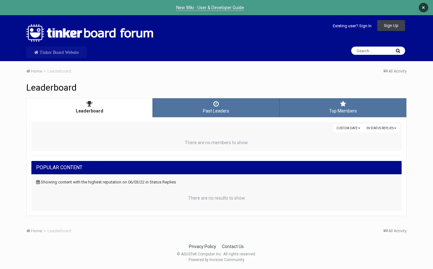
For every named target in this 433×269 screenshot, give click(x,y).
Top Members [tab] (343, 110)
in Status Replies (380, 128)
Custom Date (347, 128)
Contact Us (233, 246)
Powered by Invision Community (216, 260)
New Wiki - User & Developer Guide (210, 7)
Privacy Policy (202, 246)
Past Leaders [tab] (216, 110)
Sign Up (391, 25)
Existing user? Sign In (352, 25)
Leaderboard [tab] (89, 110)
